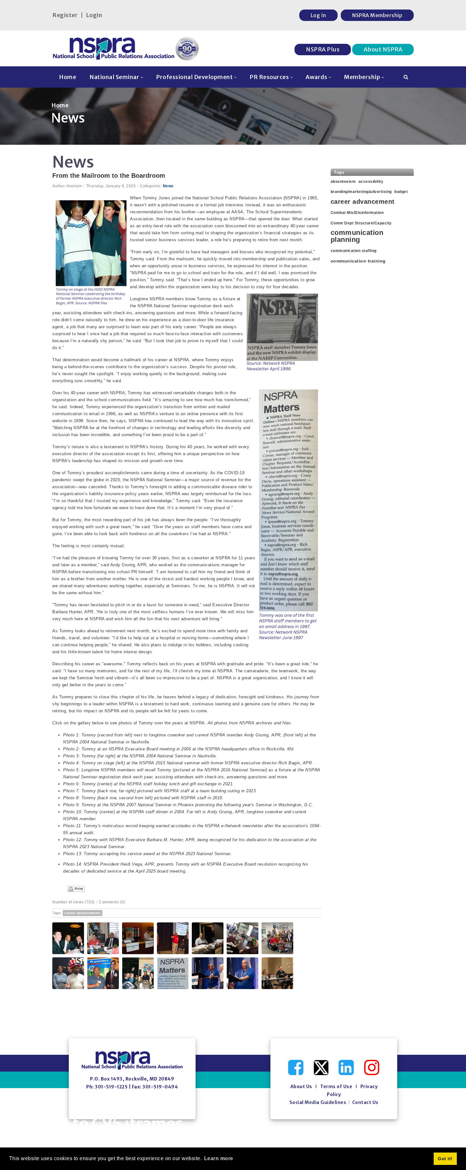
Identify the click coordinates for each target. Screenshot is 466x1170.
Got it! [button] (445, 1158)
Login (94, 15)
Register (65, 15)
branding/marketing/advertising (361, 191)
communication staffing (354, 251)
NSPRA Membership (377, 15)
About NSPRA (383, 49)
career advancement (82, 913)
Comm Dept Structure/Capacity (361, 223)
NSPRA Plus (323, 49)
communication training (358, 260)
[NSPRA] (126, 48)
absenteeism (343, 181)
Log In (318, 15)
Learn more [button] (218, 1158)
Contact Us (365, 1102)
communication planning (357, 236)
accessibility (371, 181)
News (168, 186)
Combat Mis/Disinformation (357, 212)
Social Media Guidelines (317, 1102)
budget (401, 191)
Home (59, 105)
